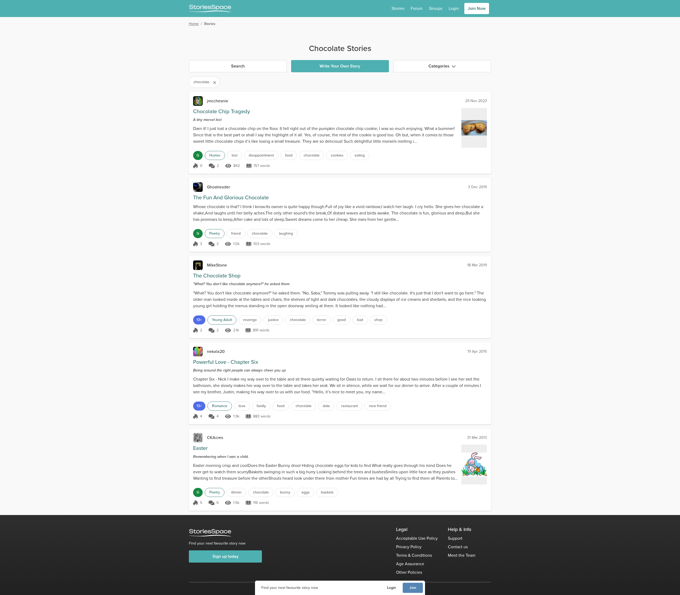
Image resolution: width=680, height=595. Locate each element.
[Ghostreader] (198, 187)
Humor (214, 155)
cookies (337, 155)
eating (360, 155)
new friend (377, 406)
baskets (327, 492)
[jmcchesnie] (198, 101)
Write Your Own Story (340, 66)
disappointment (261, 155)
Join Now (477, 8)
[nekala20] (198, 351)
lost (234, 155)
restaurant (349, 406)
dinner (236, 492)
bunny (285, 492)
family (261, 406)
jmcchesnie (217, 101)
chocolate (312, 155)
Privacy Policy (409, 547)
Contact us (458, 547)
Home (194, 24)
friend (236, 233)
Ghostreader (218, 187)
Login (391, 587)
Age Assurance (410, 564)
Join (412, 587)
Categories (438, 66)
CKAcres (215, 437)
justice (273, 320)
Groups (435, 8)
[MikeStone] (198, 265)
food (288, 155)
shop (378, 320)
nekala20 (216, 351)
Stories (398, 8)
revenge (250, 320)
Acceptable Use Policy (417, 538)
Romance (219, 406)
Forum (417, 8)
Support (455, 538)
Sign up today (225, 556)
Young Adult (222, 320)
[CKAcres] (198, 437)
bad (360, 320)
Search (238, 66)
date (326, 406)
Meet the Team (461, 555)
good (341, 320)
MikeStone (217, 265)
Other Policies (409, 572)
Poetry (214, 233)
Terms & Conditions (414, 555)
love (242, 406)
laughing (286, 233)
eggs (305, 492)
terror (321, 320)
